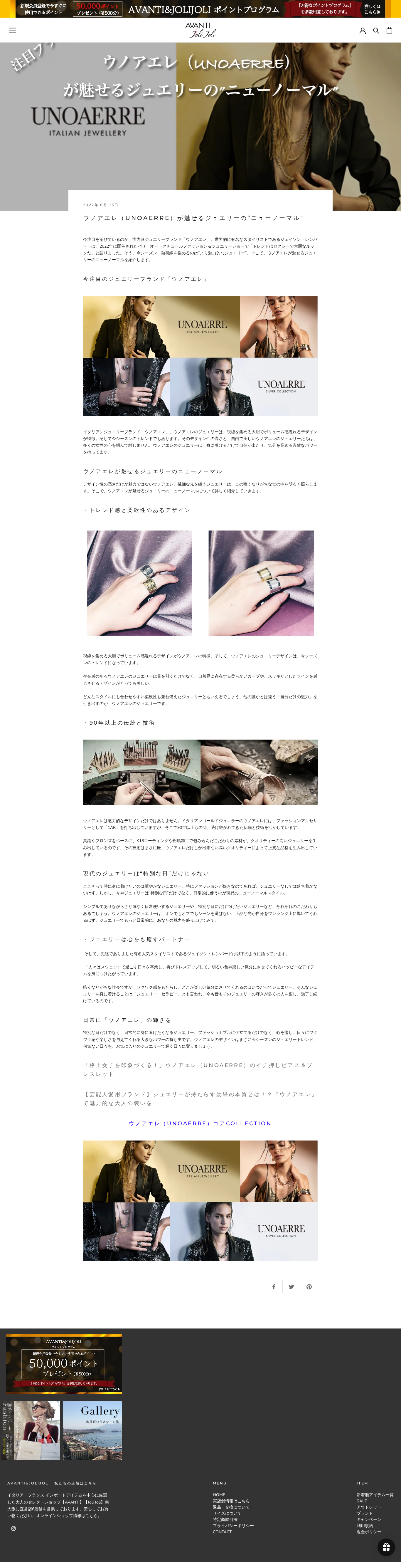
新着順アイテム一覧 (375, 1495)
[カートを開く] (389, 30)
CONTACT (222, 1532)
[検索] (376, 30)
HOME (219, 1495)
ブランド (365, 1513)
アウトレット (369, 1507)
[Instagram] (13, 1528)
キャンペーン (369, 1519)
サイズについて (227, 1513)
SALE (362, 1501)
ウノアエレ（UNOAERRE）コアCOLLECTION (200, 1123)
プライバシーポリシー (233, 1526)
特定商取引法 (225, 1519)
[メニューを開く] (12, 30)
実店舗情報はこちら (231, 1501)
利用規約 (365, 1526)
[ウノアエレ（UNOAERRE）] (200, 356)
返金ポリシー (369, 1532)
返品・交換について (231, 1507)
